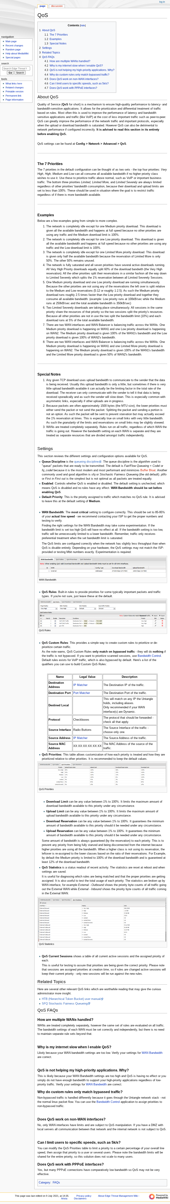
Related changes (15, 87)
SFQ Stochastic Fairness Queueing (64, 1003)
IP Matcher (80, 685)
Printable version (14, 91)
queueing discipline (86, 461)
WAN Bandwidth (152, 1052)
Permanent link (13, 95)
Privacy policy (83, 1196)
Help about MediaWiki (17, 53)
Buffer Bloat (148, 470)
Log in (162, 1)
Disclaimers (80, 1198)
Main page (11, 41)
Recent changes (14, 45)
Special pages (13, 57)
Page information (14, 99)
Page (42, 6)
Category (44, 1182)
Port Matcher (81, 693)
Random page (13, 49)
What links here (14, 83)
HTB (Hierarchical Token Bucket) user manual (71, 999)
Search (5, 63)
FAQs (56, 1182)
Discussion (57, 6)
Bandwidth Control (149, 655)
